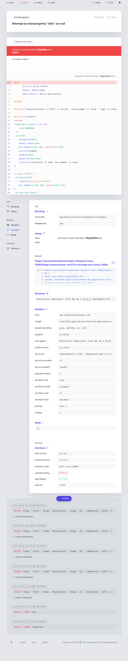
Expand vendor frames (23, 42)
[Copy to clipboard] (112, 217)
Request (10, 220)
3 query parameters (23, 517)
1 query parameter (23, 557)
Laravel (45, 642)
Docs (34, 642)
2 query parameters (23, 537)
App (8, 202)
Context (11, 244)
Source (23, 642)
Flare (84, 642)
